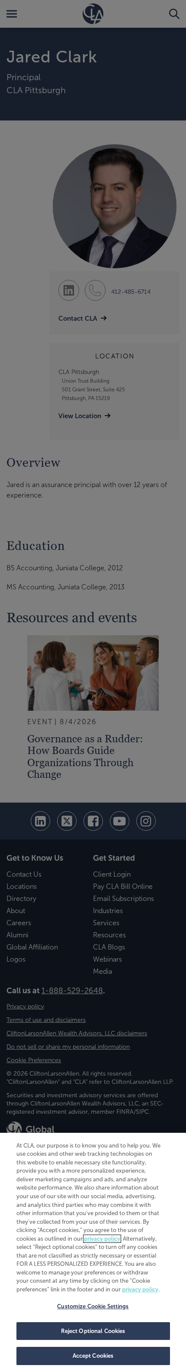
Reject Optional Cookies (93, 1331)
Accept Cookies (93, 1355)
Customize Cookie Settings (92, 1306)
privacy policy (102, 1238)
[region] (93, 1252)
